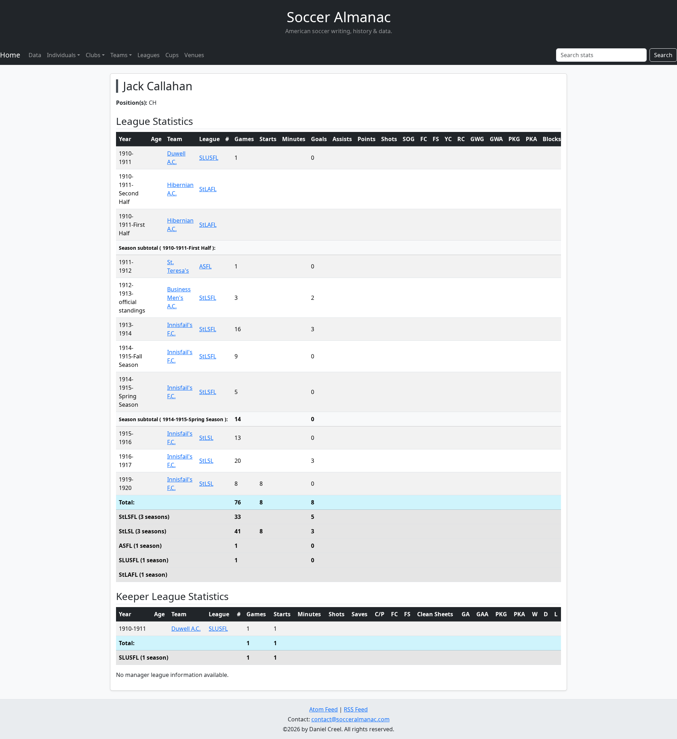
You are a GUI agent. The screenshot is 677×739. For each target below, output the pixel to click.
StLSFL (207, 298)
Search (663, 55)
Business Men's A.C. (179, 297)
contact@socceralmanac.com (350, 719)
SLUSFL (208, 158)
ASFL (205, 266)
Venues (194, 55)
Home (10, 55)
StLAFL (207, 189)
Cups (172, 55)
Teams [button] (119, 55)
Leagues (149, 55)
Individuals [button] (61, 55)
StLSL (206, 438)
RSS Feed (356, 709)
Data (35, 55)
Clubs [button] (93, 55)
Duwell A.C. (186, 628)
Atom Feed (323, 709)
